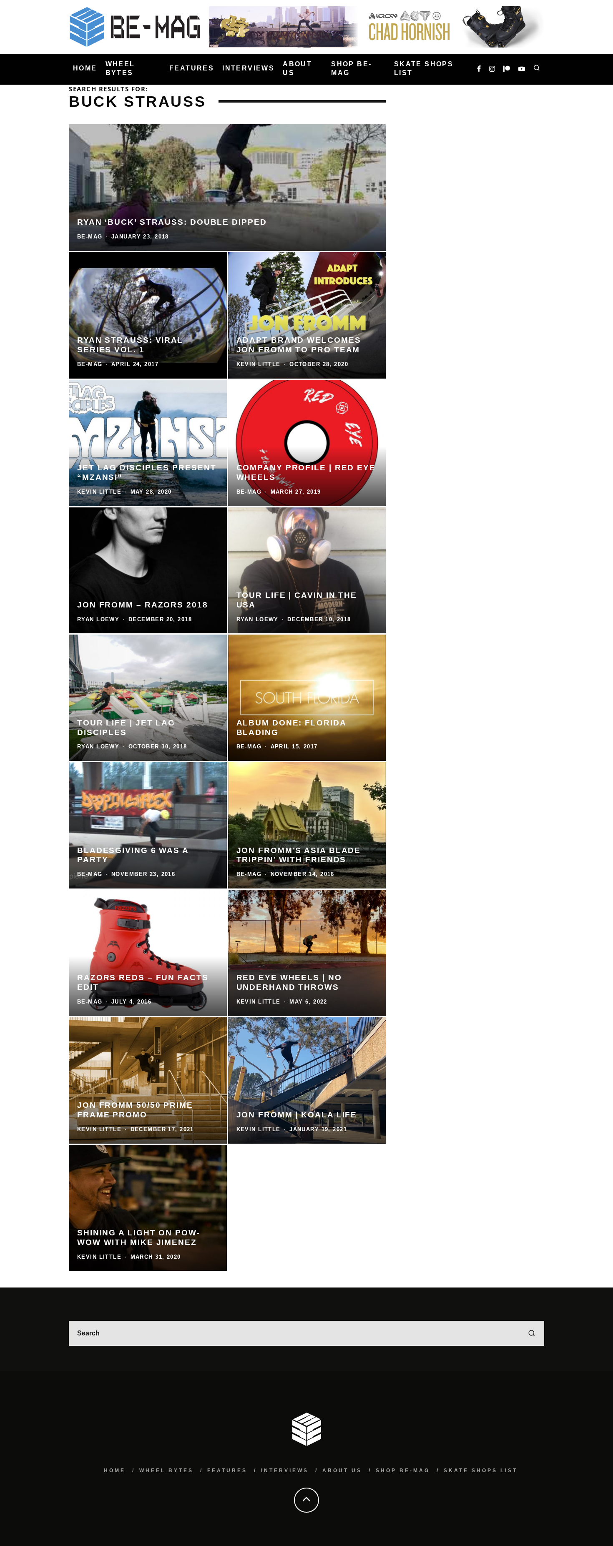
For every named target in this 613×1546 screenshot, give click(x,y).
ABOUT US (297, 68)
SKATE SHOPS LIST (423, 68)
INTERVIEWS (248, 68)
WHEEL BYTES (120, 68)
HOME (85, 68)
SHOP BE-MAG (351, 68)
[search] (531, 1333)
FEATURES (191, 68)
